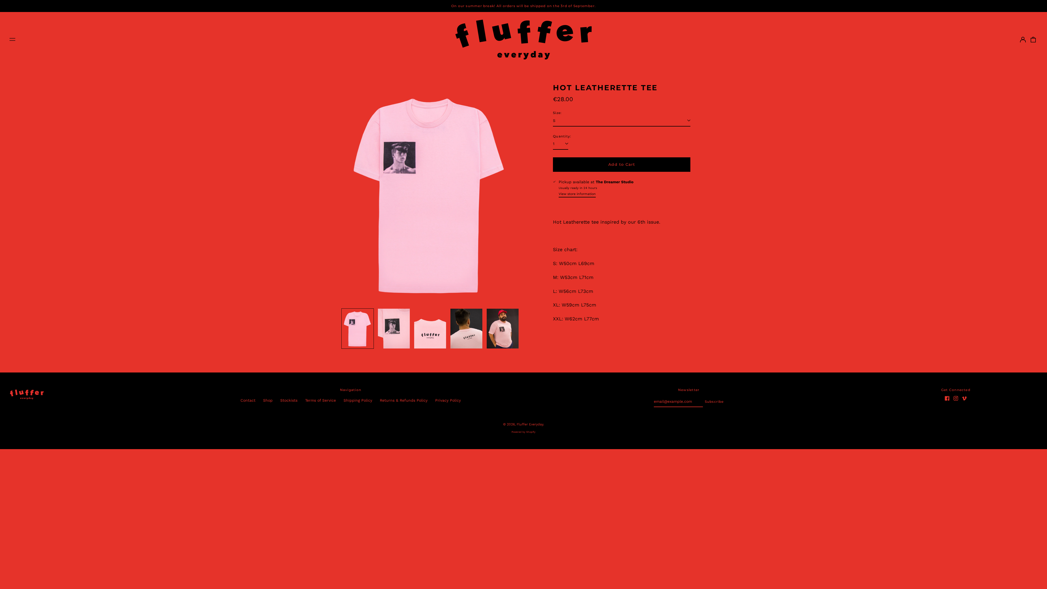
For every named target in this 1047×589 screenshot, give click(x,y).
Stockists (288, 400)
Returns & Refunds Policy (404, 400)
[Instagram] (955, 398)
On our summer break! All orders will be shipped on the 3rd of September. (523, 6)
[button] (1033, 39)
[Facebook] (947, 398)
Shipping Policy (358, 400)
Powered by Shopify (523, 432)
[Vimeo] (964, 398)
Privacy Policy (448, 400)
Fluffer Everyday (530, 424)
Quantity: (562, 136)
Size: (557, 113)
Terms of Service (320, 400)
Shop (268, 400)
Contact (247, 400)
